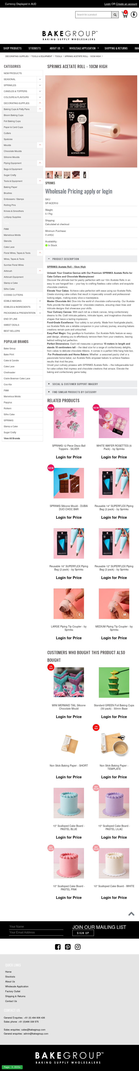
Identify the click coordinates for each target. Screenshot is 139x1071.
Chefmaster (9, 372)
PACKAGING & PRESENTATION (19, 312)
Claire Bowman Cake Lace (17, 378)
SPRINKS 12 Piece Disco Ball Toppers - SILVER (68, 447)
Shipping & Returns (15, 996)
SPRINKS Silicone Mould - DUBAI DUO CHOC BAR (69, 507)
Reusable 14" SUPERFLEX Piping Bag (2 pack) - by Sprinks (114, 507)
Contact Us (11, 1001)
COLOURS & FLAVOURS (16, 97)
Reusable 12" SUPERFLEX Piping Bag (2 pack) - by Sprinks (114, 567)
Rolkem (7, 408)
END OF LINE (10, 318)
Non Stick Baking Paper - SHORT (69, 765)
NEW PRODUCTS (13, 73)
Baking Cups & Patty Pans (17, 109)
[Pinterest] (68, 946)
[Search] (115, 14)
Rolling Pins (10, 204)
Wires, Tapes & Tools (14, 258)
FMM (6, 228)
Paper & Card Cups (13, 127)
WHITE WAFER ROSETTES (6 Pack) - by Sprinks (114, 447)
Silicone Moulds (12, 156)
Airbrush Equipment (13, 276)
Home (8, 971)
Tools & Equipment (41, 56)
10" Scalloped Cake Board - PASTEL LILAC (114, 827)
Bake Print (9, 354)
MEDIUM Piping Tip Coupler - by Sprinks (114, 628)
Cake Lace (9, 246)
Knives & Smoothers (14, 210)
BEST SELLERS (12, 330)
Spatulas (8, 139)
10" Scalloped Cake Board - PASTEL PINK (69, 887)
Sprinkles (10, 85)
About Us (10, 981)
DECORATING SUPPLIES (17, 56)
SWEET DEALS (11, 324)
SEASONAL (10, 79)
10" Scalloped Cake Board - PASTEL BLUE (69, 827)
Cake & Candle (11, 360)
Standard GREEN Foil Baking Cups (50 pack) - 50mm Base (114, 707)
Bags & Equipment (13, 168)
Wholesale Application (16, 986)
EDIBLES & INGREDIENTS (17, 306)
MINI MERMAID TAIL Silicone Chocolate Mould (69, 707)
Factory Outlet (12, 991)
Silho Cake (9, 288)
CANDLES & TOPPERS (15, 91)
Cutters (7, 133)
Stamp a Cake (11, 282)
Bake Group (10, 348)
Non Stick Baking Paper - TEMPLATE (114, 767)
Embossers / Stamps (14, 198)
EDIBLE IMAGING (12, 300)
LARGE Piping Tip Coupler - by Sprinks (69, 628)
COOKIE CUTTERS (13, 294)
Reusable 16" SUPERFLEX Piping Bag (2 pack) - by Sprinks (68, 567)
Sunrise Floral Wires (14, 264)
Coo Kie (8, 384)
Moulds (7, 145)
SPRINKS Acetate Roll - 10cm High (83, 56)
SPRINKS (8, 420)
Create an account (126, 4)
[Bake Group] (69, 42)
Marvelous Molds (12, 234)
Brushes (8, 192)
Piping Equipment (12, 162)
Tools (58, 56)
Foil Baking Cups (12, 121)
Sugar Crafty (10, 174)
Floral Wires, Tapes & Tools (17, 252)
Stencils (8, 240)
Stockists (10, 976)
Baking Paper (10, 186)
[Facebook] (58, 946)
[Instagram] (78, 946)
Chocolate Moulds (13, 151)
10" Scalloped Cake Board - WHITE (114, 886)
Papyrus (8, 402)
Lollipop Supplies (12, 216)
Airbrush (8, 270)
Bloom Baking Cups (13, 115)
